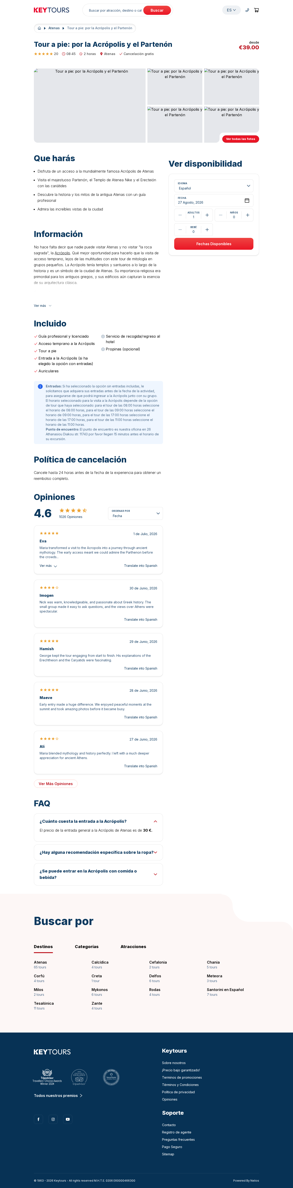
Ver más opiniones (56, 783)
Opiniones (169, 1099)
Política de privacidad (178, 1092)
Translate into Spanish (140, 566)
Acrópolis (62, 253)
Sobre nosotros (174, 1063)
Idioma (182, 183)
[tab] (51, 946)
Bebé (193, 227)
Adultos (193, 212)
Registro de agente (176, 1132)
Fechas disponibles (213, 244)
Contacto (169, 1125)
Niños (234, 212)
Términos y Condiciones (180, 1085)
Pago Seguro (172, 1147)
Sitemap (168, 1154)
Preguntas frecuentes (178, 1139)
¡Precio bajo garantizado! (181, 1070)
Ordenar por (121, 511)
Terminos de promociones (182, 1077)
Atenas (54, 28)
